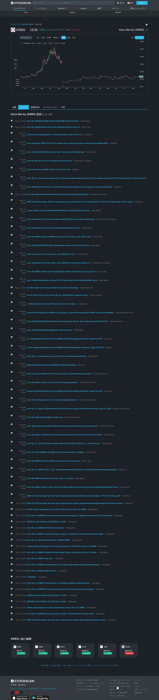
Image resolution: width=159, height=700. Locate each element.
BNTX (63, 647)
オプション (138, 680)
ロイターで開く (113, 665)
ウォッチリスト (20, 8)
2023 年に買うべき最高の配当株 (87, 680)
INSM (41, 647)
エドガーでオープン (100, 665)
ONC (105, 647)
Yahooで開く (45, 665)
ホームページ (15, 24)
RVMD (127, 647)
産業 (99, 8)
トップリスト (42, 8)
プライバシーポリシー (18, 688)
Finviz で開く (67, 665)
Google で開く (56, 665)
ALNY (84, 647)
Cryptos (83, 8)
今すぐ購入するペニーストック (119, 680)
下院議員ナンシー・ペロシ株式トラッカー (90, 683)
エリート (115, 8)
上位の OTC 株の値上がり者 (118, 683)
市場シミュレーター (137, 8)
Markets (63, 8)
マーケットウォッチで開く (82, 665)
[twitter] (146, 24)
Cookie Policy (33, 688)
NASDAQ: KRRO (28, 24)
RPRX (19, 647)
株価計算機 (138, 692)
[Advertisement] (79, 100)
